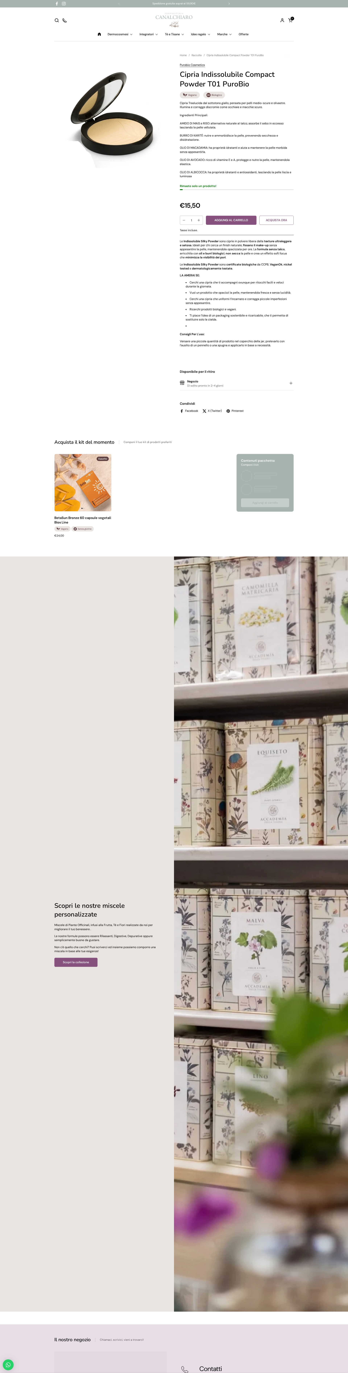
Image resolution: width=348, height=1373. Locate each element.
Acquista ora (276, 220)
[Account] (282, 20)
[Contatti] (65, 20)
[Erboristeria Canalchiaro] (174, 20)
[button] (56, 20)
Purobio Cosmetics (192, 65)
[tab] (291, 383)
